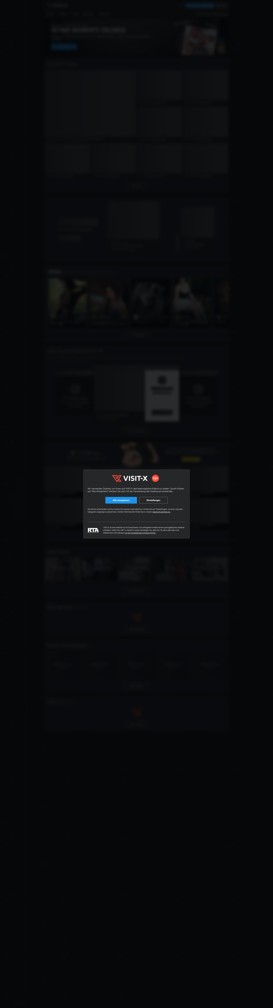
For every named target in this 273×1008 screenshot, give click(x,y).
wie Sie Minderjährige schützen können (140, 533)
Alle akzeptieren (121, 500)
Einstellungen (153, 500)
